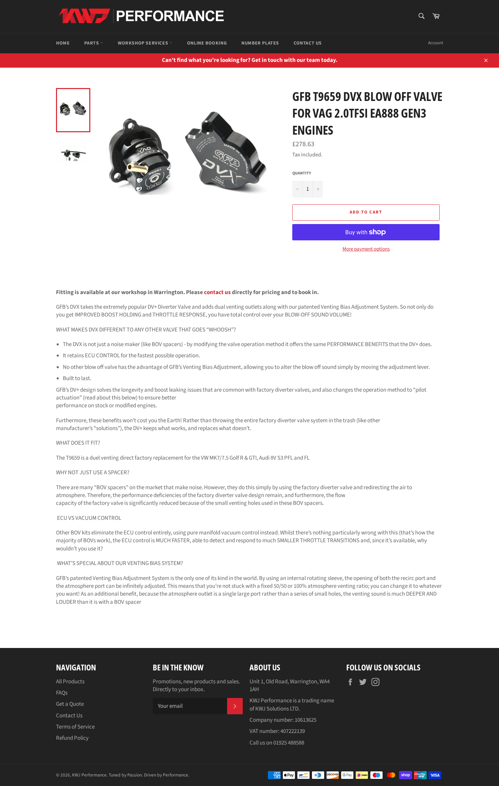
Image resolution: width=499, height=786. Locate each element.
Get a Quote (70, 704)
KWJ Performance (89, 775)
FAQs (62, 693)
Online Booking (207, 43)
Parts (92, 43)
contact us (217, 292)
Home (63, 43)
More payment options (366, 249)
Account (435, 43)
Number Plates (260, 43)
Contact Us (308, 43)
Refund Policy (72, 738)
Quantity (301, 173)
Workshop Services (143, 43)
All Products (70, 682)
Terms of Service (75, 727)
